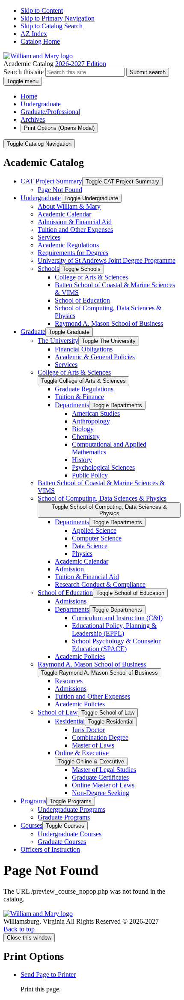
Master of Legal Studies (104, 769)
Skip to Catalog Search (52, 26)
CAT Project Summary (51, 181)
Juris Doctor (88, 729)
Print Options (59, 128)
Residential (70, 721)
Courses (31, 825)
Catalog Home (40, 41)
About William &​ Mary (69, 206)
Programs (33, 801)
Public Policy (90, 475)
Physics (82, 553)
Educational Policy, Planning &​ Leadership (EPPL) (114, 629)
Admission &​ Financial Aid (75, 221)
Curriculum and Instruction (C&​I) (117, 618)
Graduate (33, 331)
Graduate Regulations (84, 389)
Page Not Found (60, 189)
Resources (69, 681)
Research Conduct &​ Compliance (100, 584)
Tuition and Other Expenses (75, 229)
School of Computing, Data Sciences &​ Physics (102, 498)
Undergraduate (41, 104)
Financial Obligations (84, 349)
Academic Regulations (68, 245)
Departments (72, 404)
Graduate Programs (64, 817)
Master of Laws (93, 745)
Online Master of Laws (103, 785)
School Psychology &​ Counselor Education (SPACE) (116, 644)
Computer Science (97, 538)
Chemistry (86, 436)
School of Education (82, 300)
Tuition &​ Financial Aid (87, 576)
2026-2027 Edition (80, 63)
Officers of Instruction (50, 849)
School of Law (58, 712)
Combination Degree (100, 737)
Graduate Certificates (100, 777)
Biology (83, 428)
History (82, 459)
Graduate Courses (62, 841)
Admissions (70, 601)
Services (49, 237)
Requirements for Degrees (73, 252)
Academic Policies (80, 656)
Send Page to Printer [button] (48, 974)
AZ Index (34, 33)
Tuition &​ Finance (79, 396)
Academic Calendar (64, 214)
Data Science (89, 546)
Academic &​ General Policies (95, 356)
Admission (69, 569)
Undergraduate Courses (69, 834)
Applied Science (94, 530)
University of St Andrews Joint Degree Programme (106, 260)
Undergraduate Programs (71, 809)
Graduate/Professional (50, 111)
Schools (48, 268)
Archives (33, 119)
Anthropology (91, 421)
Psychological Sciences (103, 467)
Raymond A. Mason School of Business (109, 323)
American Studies (96, 413)
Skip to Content (42, 10)
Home (29, 96)
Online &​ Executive (82, 753)
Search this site (23, 71)
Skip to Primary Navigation (58, 18)
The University (58, 340)
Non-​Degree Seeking (100, 792)
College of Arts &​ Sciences (91, 277)
